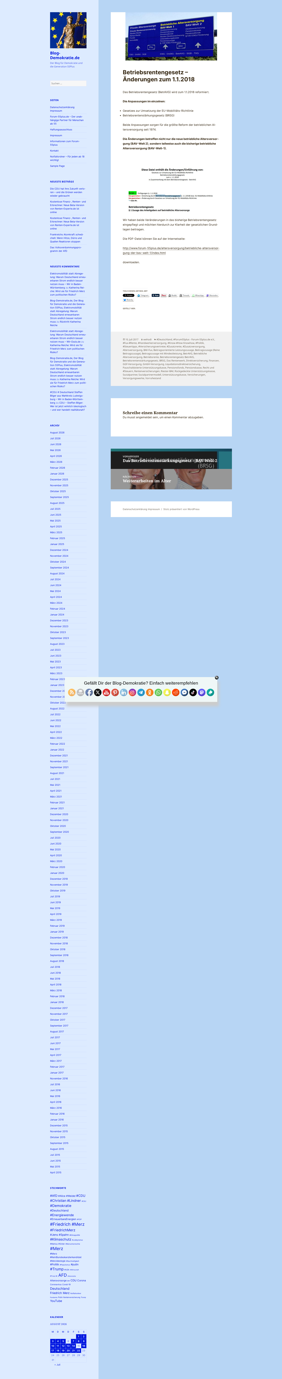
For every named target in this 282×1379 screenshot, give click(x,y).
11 (58, 1345)
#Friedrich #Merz (67, 1224)
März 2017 (56, 1060)
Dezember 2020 (59, 814)
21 (73, 1350)
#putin (74, 1264)
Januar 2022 (57, 749)
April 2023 (56, 667)
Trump (83, 1297)
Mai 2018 (55, 978)
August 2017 (57, 1031)
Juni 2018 (55, 972)
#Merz (56, 1248)
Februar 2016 (57, 1113)
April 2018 (55, 984)
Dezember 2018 (59, 937)
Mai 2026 (55, 450)
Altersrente (72, 1276)
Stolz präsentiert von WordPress (181, 509)
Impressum (56, 135)
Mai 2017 (55, 1049)
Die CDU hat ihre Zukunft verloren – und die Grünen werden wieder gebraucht (67, 192)
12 (63, 1345)
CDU (73, 1280)
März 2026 (56, 461)
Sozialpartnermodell (150, 374)
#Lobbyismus (77, 1240)
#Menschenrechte (73, 1244)
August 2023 (57, 643)
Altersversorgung (132, 350)
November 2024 (59, 555)
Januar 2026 (57, 473)
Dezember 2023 (59, 620)
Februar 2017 (57, 1066)
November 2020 (59, 820)
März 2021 (56, 796)
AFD (62, 1275)
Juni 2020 (55, 843)
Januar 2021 (57, 808)
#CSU (84, 1201)
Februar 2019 (57, 925)
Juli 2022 (55, 714)
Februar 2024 (57, 608)
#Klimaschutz (60, 1239)
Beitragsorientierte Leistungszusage (173, 350)
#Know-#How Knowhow (181, 343)
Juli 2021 (55, 779)
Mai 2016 (55, 1096)
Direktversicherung (197, 360)
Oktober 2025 (58, 491)
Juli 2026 (55, 438)
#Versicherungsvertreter (152, 346)
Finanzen (214, 360)
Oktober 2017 (57, 1019)
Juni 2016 (55, 1090)
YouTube (56, 1301)
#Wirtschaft (74, 1270)
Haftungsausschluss (61, 129)
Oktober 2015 (57, 1137)
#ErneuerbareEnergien (63, 1219)
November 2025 (59, 485)
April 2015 (55, 1172)
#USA (66, 1270)
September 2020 (59, 831)
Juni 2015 (55, 1160)
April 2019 (55, 914)
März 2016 (56, 1107)
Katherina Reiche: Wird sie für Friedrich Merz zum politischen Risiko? (67, 291)
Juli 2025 (55, 508)
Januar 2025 (57, 544)
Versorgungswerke (133, 378)
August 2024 (57, 573)
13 (68, 1345)
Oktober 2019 (57, 890)
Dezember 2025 (59, 479)
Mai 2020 (55, 849)
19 (63, 1350)
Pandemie (53, 1297)
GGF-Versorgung (132, 364)
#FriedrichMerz (62, 1230)
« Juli (57, 1364)
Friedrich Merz (60, 1293)
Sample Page (57, 165)
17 (52, 1350)
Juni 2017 (55, 1043)
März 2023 (56, 673)
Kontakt (54, 150)
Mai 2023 (55, 661)
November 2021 (59, 761)
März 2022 (56, 737)
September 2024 (59, 567)
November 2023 (59, 626)
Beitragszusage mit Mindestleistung (162, 353)
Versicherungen (196, 374)
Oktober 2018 (57, 949)
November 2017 (59, 1013)
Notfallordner (75, 1293)
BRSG (162, 360)
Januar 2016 (57, 1119)
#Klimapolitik (74, 1235)
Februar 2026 (57, 467)
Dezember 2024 (59, 549)
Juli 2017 (55, 1037)
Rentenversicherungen (147, 371)
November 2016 (59, 1078)
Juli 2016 (55, 1084)
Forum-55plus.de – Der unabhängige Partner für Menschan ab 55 (67, 120)
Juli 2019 (55, 896)
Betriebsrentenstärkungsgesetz (140, 360)
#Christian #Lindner (65, 1201)
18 (58, 1350)
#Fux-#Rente (130, 343)
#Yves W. (54, 1276)
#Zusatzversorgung (194, 346)
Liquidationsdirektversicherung (182, 364)
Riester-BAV (167, 371)
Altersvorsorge (58, 1280)
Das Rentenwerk (176, 360)
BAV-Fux (147, 350)
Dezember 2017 (59, 1008)
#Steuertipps (130, 346)
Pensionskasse (193, 367)
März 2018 (56, 990)
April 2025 (56, 526)
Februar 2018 (57, 996)
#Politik (54, 1264)
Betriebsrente (151, 357)
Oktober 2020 (58, 825)
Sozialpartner (130, 374)
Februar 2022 (57, 743)
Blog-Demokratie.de (65, 55)
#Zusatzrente (174, 346)
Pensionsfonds (175, 367)
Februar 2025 (57, 538)
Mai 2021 (55, 784)
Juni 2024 (55, 585)
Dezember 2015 (59, 1125)
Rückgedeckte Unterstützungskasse (195, 371)
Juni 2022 (55, 720)
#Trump (57, 1269)
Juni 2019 (55, 902)
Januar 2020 (57, 872)
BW (68, 1281)
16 (83, 1345)
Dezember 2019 (59, 878)
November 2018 (59, 943)
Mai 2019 (55, 908)
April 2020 (56, 855)
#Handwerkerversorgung (152, 343)
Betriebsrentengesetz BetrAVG (177, 357)
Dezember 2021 (59, 755)
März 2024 (56, 602)
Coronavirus (56, 1284)
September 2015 (59, 1143)
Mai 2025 (55, 520)
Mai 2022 (55, 726)
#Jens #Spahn (59, 1234)
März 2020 (56, 861)
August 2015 (57, 1148)
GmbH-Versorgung (153, 364)
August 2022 (57, 708)
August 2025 (57, 503)
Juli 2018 (55, 966)
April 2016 (55, 1101)
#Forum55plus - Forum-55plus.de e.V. (193, 339)
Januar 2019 (57, 931)
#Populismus (65, 1265)
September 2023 (59, 638)
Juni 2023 (55, 655)
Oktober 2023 (58, 632)
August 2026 (57, 432)
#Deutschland (59, 1210)
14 (73, 1345)
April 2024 (56, 596)
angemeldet (144, 417)
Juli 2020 (55, 837)
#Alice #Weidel (66, 1195)
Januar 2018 (57, 1002)
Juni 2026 (55, 444)
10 (52, 1345)
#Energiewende (62, 1215)
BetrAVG (187, 353)
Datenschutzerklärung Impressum (141, 509)
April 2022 (56, 732)
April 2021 (55, 790)
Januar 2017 (57, 1072)
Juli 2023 (55, 649)
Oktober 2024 (58, 561)
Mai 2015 (55, 1166)
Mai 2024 (55, 591)
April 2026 (56, 456)
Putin (60, 1297)
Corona (81, 1280)
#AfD (53, 1196)
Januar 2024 (57, 614)
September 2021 (59, 767)
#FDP (79, 1219)
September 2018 (59, 955)
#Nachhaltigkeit (72, 1261)
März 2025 (56, 532)
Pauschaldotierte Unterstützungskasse (144, 367)
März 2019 (56, 919)
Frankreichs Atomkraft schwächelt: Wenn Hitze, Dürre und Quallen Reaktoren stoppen (66, 238)
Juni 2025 (55, 514)
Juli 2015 (55, 1154)
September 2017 (59, 1025)
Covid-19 (66, 1284)
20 (68, 1350)
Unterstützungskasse (174, 374)
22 (78, 1350)
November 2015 (59, 1131)
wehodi (147, 339)
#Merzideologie (57, 1261)
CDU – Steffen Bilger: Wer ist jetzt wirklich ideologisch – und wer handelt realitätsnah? (68, 406)
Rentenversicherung (71, 1297)
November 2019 (59, 884)
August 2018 (57, 961)
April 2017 (55, 1055)
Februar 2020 (57, 867)
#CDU (80, 1196)
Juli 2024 (55, 579)
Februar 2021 (57, 802)
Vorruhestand (153, 378)
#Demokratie (60, 1206)
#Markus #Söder (57, 1244)
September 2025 (59, 497)
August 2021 (57, 773)
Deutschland (59, 1288)
